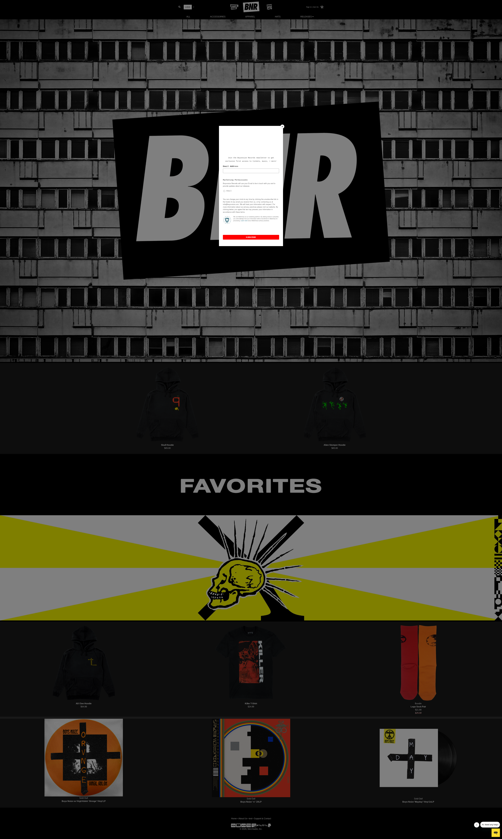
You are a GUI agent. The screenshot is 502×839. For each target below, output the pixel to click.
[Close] (282, 126)
